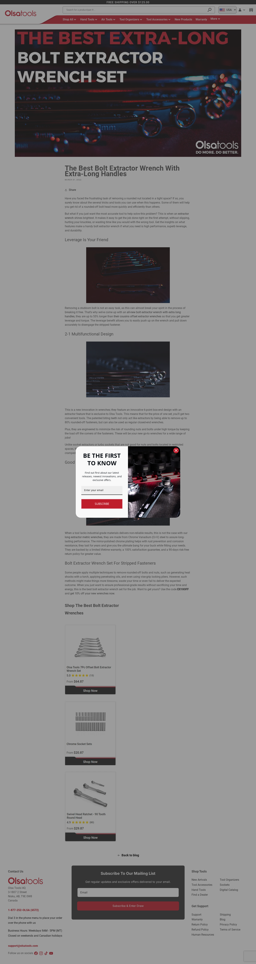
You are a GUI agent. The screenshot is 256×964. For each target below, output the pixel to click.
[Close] (176, 450)
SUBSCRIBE (102, 504)
